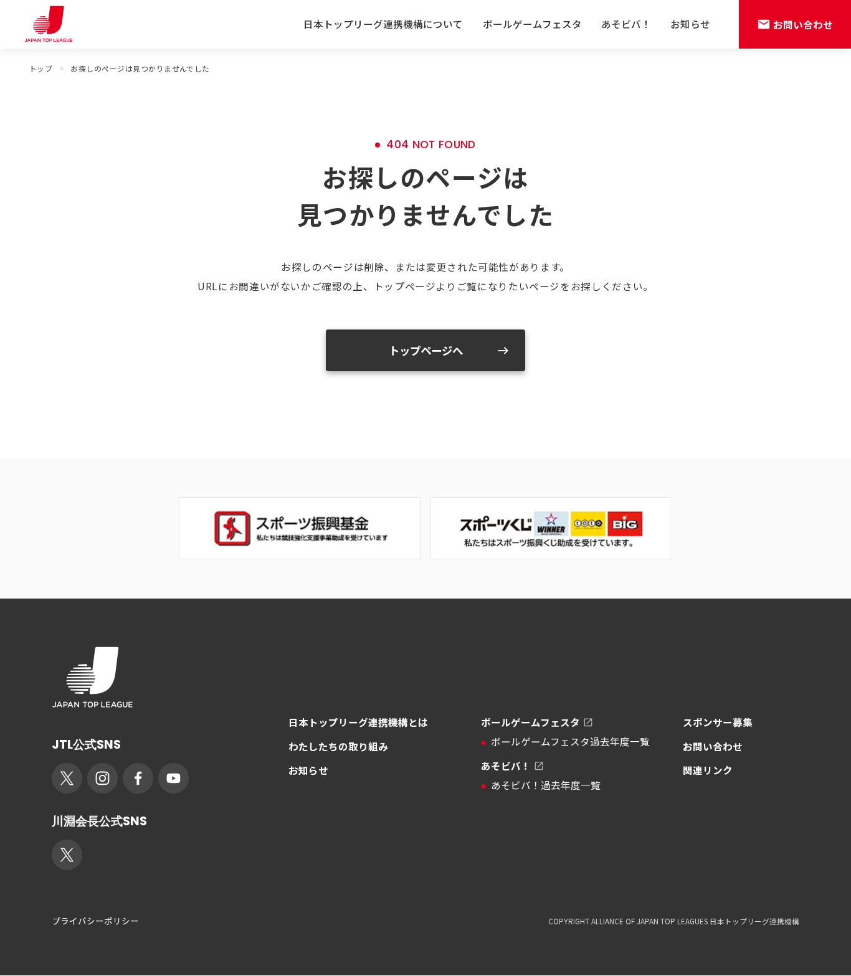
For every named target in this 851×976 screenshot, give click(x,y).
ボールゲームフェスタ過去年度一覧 (570, 741)
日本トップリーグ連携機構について (383, 24)
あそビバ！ (626, 24)
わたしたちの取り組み (338, 746)
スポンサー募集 (718, 722)
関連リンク (708, 770)
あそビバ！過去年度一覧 (546, 785)
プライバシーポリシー (95, 921)
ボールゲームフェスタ (532, 24)
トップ (40, 68)
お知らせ (690, 24)
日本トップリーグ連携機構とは (358, 722)
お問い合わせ (713, 746)
